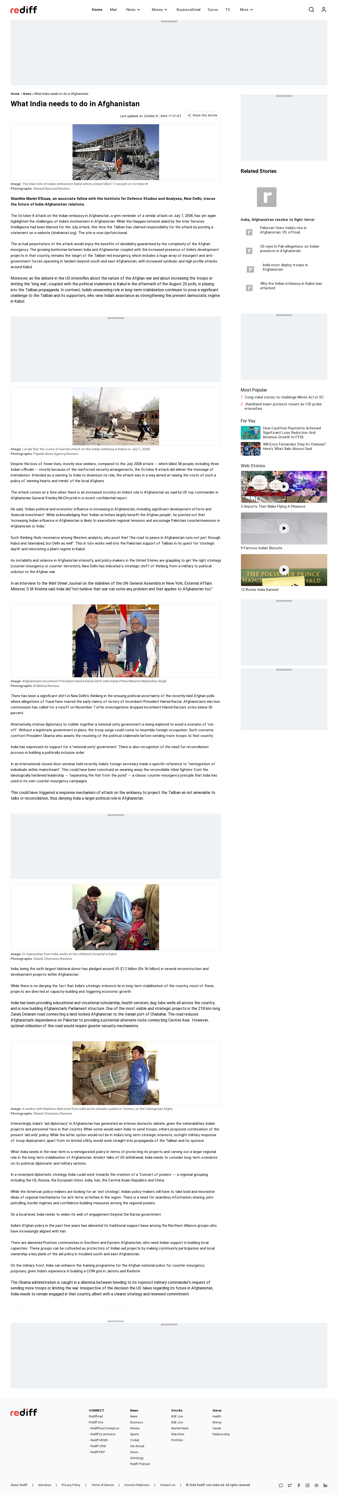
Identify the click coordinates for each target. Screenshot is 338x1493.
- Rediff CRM (97, 1446)
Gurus (213, 9)
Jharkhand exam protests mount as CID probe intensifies (283, 406)
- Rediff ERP (97, 1452)
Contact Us (167, 1485)
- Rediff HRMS (98, 1440)
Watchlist (177, 1434)
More (244, 9)
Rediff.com (204, 1485)
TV (227, 9)
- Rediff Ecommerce (102, 1434)
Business (136, 1422)
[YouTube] (316, 1485)
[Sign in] (323, 10)
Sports (134, 1434)
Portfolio (177, 1440)
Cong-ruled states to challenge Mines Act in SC (284, 397)
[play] (284, 487)
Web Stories (253, 465)
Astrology (137, 1458)
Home (97, 9)
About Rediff (19, 1485)
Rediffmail (96, 1416)
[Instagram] (308, 1485)
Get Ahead (137, 1446)
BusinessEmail (188, 9)
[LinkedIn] (325, 1485)
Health (217, 1416)
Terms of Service (102, 1485)
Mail (113, 9)
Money (157, 9)
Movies (135, 1428)
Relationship (221, 1434)
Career (217, 1428)
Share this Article (205, 115)
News (131, 9)
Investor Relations (136, 1485)
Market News (180, 1428)
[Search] (311, 10)
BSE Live (177, 1416)
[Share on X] (290, 1485)
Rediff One (96, 1422)
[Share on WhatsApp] (281, 1485)
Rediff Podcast (140, 1464)
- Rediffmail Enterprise (104, 1428)
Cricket (135, 1440)
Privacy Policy (71, 1485)
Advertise (44, 1485)
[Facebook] (299, 1485)
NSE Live (177, 1422)
